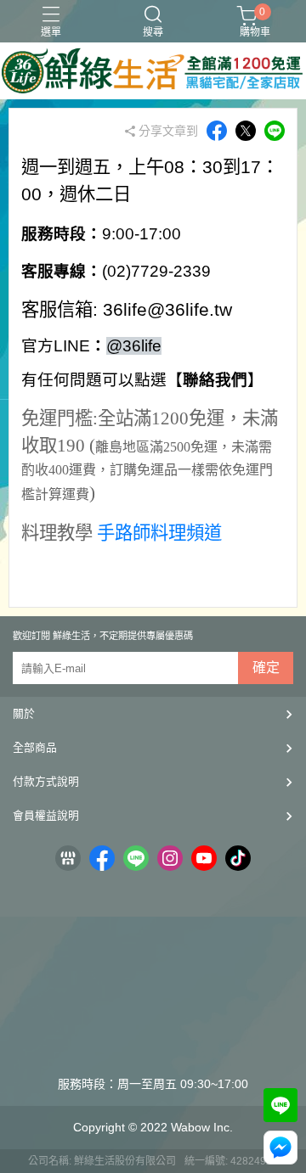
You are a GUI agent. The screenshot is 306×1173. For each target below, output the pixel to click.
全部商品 (35, 747)
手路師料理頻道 (159, 533)
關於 (24, 713)
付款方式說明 (46, 781)
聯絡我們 (215, 380)
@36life (134, 346)
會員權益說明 (46, 815)
